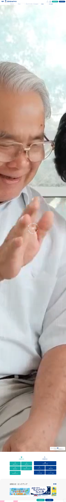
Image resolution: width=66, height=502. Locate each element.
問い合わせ (41, 500)
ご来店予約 (49, 500)
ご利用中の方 (62, 1)
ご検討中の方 (55, 1)
